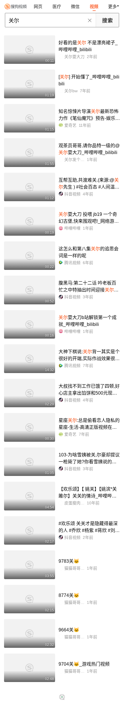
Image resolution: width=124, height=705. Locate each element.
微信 (75, 6)
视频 (94, 6)
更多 (112, 6)
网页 (38, 6)
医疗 (56, 6)
